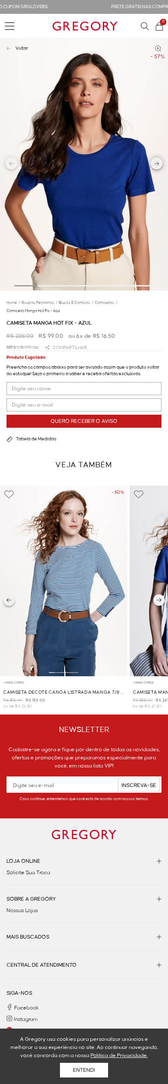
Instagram (26, 1019)
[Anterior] (9, 600)
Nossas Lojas (22, 910)
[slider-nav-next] (157, 165)
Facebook (26, 1008)
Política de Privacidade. (119, 1055)
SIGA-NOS (19, 993)
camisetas (106, 303)
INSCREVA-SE (139, 785)
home (13, 303)
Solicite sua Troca (28, 872)
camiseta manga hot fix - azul (33, 311)
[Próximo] (159, 600)
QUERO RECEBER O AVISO (84, 421)
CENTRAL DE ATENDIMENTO (42, 965)
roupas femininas (39, 303)
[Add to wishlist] (9, 494)
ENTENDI (84, 1070)
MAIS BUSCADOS (28, 937)
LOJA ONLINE (23, 861)
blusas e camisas (76, 303)
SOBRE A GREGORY (31, 899)
